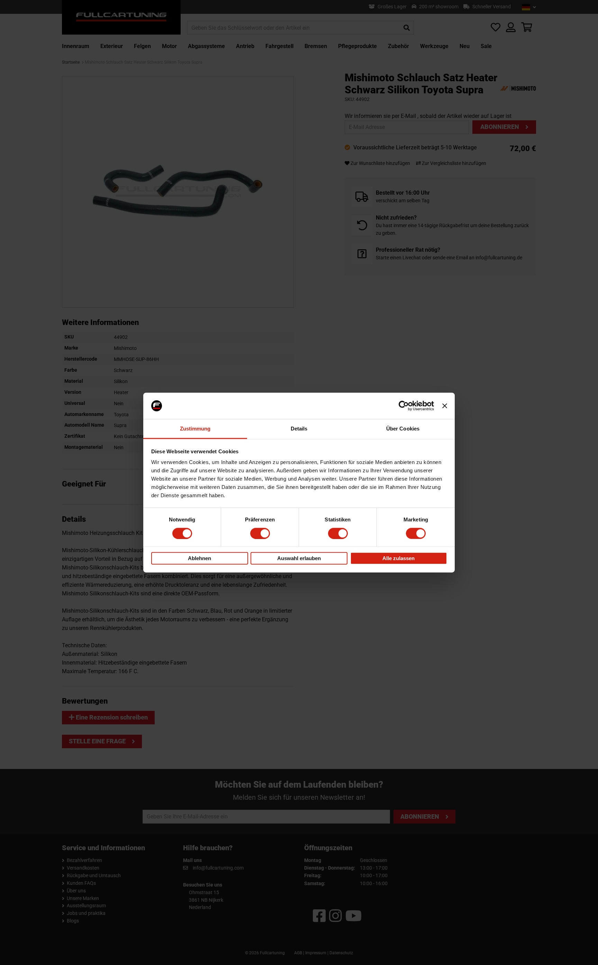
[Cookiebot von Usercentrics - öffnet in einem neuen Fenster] (403, 406)
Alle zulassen (398, 558)
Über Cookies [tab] (402, 429)
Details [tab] (299, 429)
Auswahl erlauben (299, 558)
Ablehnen (199, 558)
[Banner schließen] (444, 405)
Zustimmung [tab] (195, 429)
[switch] (260, 533)
